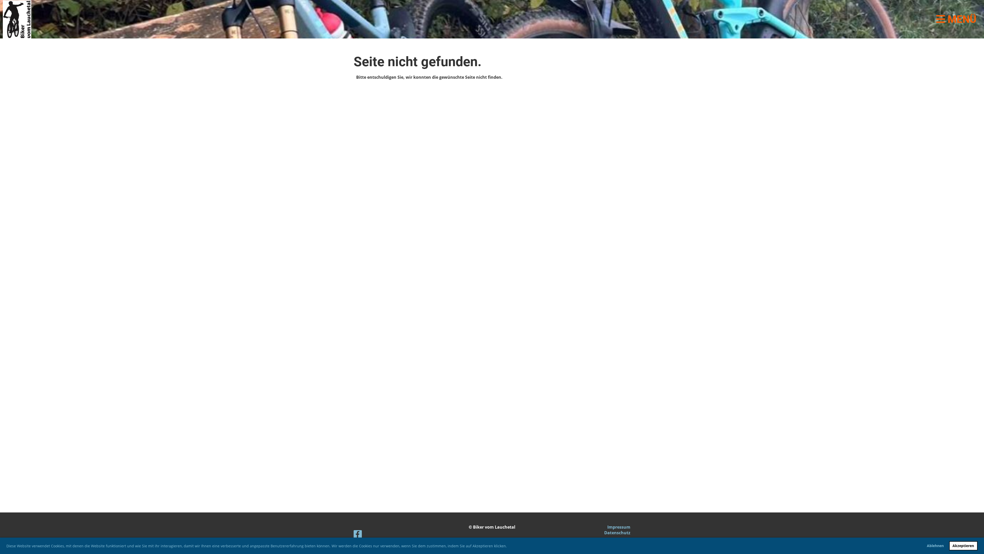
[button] (508, 546)
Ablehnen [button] (935, 545)
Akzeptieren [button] (963, 545)
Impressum (618, 527)
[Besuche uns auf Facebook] (358, 535)
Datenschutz (617, 533)
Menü (960, 19)
